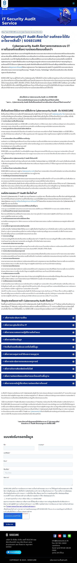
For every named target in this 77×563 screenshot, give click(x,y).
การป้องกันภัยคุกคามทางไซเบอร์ (26, 201)
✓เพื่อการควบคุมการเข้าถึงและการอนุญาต (21, 354)
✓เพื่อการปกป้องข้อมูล (12, 339)
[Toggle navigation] (73, 3)
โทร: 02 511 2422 (59, 543)
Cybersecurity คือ (58, 114)
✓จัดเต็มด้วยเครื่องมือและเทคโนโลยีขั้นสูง (20, 347)
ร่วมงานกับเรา (15, 552)
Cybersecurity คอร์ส (28, 171)
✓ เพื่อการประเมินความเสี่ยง (15, 317)
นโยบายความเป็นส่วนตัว (58, 560)
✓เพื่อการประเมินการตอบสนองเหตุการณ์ (20, 361)
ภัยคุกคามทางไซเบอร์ (15, 67)
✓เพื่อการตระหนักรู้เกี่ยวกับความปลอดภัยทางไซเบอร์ (25, 383)
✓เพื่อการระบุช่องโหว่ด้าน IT (15, 325)
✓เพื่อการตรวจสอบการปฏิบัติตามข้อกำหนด (21, 332)
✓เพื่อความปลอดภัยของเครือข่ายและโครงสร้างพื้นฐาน (26, 376)
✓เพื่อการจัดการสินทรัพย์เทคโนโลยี (18, 369)
